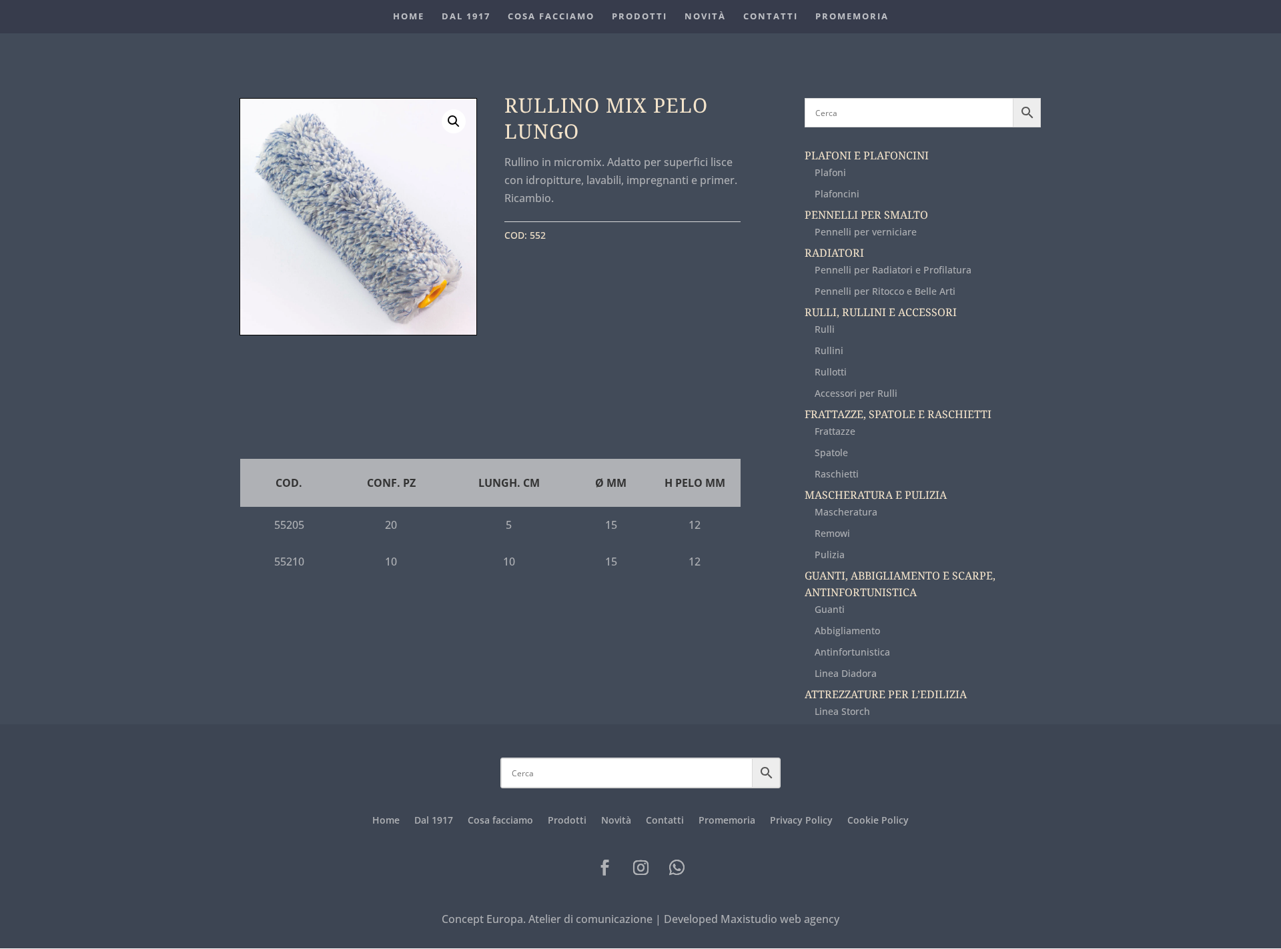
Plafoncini (837, 193)
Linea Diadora (846, 673)
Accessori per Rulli (856, 393)
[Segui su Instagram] (640, 867)
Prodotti (639, 19)
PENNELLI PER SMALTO (866, 215)
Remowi (832, 533)
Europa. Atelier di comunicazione (569, 919)
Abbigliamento (847, 630)
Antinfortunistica (852, 652)
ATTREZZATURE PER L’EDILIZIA (886, 694)
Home (408, 19)
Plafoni (830, 172)
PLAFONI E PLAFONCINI (867, 155)
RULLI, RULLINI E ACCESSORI (881, 312)
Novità (705, 19)
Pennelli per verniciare (866, 231)
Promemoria (852, 19)
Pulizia (830, 554)
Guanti (830, 609)
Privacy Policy (801, 821)
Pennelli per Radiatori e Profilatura (893, 269)
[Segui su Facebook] (604, 867)
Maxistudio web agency (780, 919)
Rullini (408, 79)
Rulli (825, 329)
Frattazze (835, 431)
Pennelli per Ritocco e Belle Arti (885, 291)
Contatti (770, 19)
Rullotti (831, 371)
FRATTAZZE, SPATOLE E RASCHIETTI (898, 414)
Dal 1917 (466, 19)
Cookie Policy (878, 821)
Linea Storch (842, 711)
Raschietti (837, 473)
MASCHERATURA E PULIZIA (876, 495)
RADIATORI (834, 253)
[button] (454, 121)
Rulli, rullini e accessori (331, 79)
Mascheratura (846, 512)
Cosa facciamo (551, 19)
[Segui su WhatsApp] (676, 867)
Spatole (831, 452)
